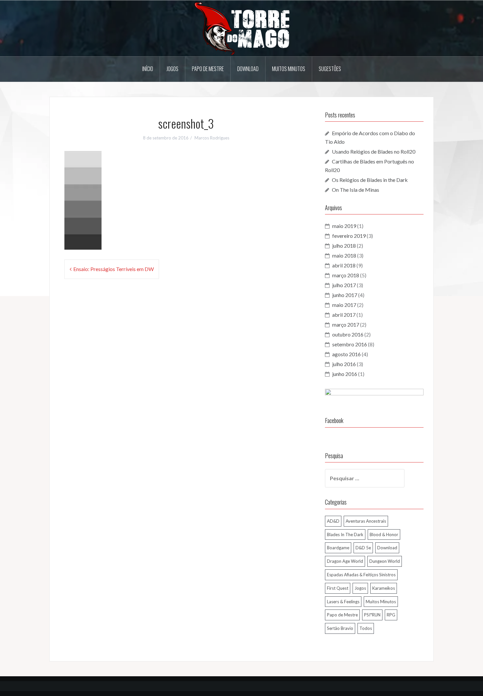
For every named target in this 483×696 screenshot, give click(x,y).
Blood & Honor (384, 534)
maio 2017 (344, 305)
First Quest (337, 588)
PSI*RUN (372, 614)
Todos (365, 628)
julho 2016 (344, 364)
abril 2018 (344, 265)
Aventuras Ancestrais (366, 521)
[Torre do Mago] (241, 28)
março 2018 (345, 275)
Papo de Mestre (208, 69)
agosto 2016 (346, 354)
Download (248, 69)
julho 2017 (344, 285)
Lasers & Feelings (343, 601)
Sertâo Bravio (340, 628)
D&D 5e (363, 547)
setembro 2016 (349, 344)
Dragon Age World (345, 561)
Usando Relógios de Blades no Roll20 (373, 151)
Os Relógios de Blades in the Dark (370, 180)
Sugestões (330, 69)
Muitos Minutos (288, 69)
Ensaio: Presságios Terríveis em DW (113, 269)
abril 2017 (344, 314)
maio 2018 (344, 255)
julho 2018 (344, 245)
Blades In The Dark (345, 534)
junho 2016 (344, 374)
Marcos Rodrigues (212, 137)
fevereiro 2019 (349, 236)
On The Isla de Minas (355, 189)
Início (147, 69)
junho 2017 (344, 295)
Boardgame (338, 547)
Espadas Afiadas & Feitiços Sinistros (361, 574)
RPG (391, 614)
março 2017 (345, 324)
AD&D (333, 521)
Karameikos (383, 588)
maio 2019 (344, 226)
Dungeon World (384, 561)
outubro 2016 (347, 334)
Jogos (172, 69)
